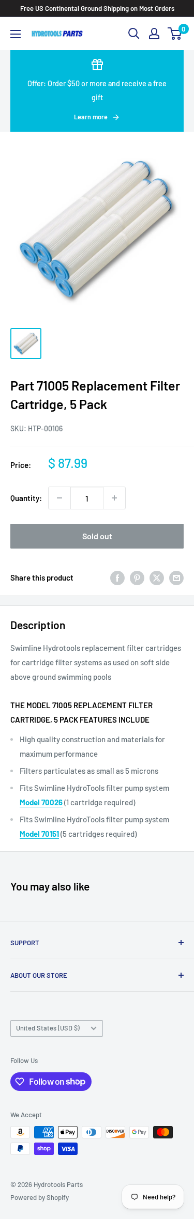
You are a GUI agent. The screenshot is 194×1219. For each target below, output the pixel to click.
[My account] (154, 33)
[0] (175, 33)
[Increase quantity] (114, 498)
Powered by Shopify (39, 1197)
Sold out (97, 536)
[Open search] (134, 33)
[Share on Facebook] (117, 577)
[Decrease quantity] (59, 498)
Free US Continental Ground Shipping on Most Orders (97, 8)
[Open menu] (15, 34)
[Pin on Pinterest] (137, 577)
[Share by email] (176, 577)
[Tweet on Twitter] (157, 577)
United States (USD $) (48, 1028)
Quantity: (26, 498)
